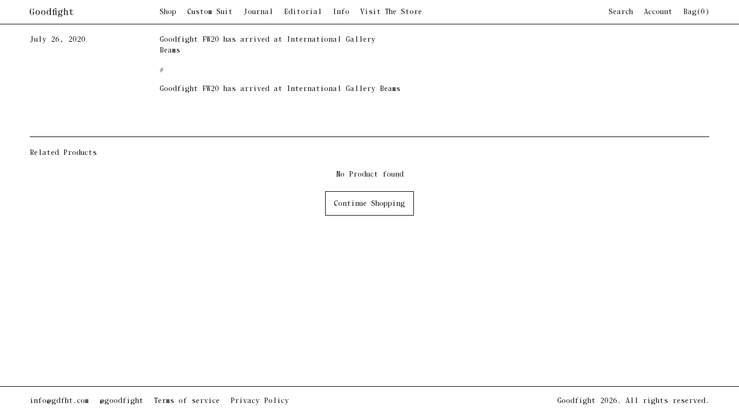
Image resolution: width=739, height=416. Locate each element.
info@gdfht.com (59, 401)
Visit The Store (391, 12)
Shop (168, 12)
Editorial (303, 12)
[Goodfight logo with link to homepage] (95, 12)
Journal (258, 12)
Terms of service (187, 401)
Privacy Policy (259, 401)
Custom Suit (210, 12)
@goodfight (121, 401)
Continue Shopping (369, 204)
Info (341, 12)
